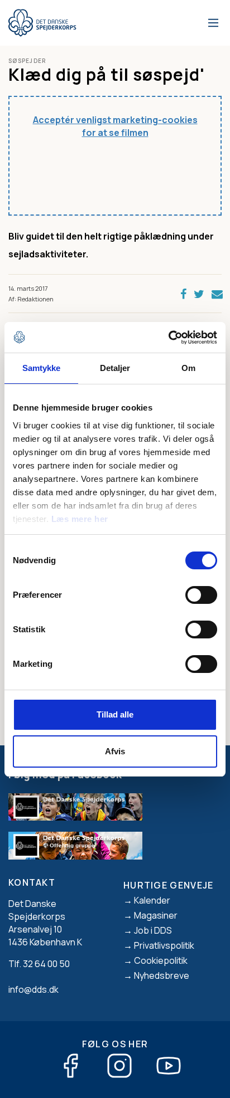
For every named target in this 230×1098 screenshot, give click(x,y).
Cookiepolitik (161, 960)
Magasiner (156, 915)
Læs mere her (79, 519)
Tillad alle (115, 714)
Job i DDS (153, 930)
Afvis (115, 751)
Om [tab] (188, 368)
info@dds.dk (33, 989)
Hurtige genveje (168, 885)
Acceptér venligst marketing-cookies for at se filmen (115, 126)
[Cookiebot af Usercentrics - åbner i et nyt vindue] (168, 337)
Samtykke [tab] (41, 368)
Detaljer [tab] (115, 368)
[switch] (201, 595)
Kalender (152, 900)
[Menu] (211, 22)
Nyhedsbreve (161, 975)
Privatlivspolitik (164, 945)
